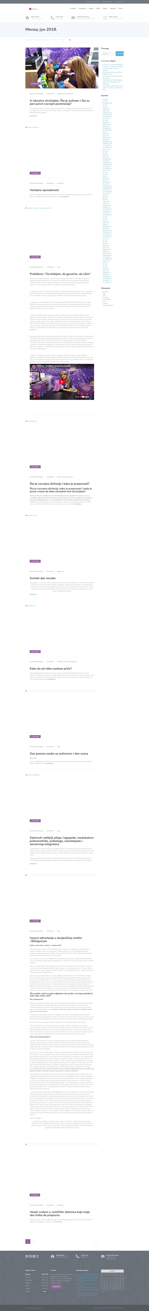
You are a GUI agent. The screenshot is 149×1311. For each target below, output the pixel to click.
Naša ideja (56, 1286)
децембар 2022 (107, 113)
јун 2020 (105, 153)
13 (109, 1282)
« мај (102, 1291)
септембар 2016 (107, 236)
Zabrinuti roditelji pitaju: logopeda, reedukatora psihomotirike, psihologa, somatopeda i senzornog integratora (61, 841)
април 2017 (106, 222)
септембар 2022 (107, 116)
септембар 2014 (107, 282)
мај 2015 (105, 267)
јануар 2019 (106, 184)
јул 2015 (105, 263)
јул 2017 (105, 217)
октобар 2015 (107, 257)
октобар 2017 (107, 213)
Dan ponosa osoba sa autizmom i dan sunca (59, 754)
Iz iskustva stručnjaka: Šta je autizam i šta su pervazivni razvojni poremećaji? (60, 102)
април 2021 (106, 134)
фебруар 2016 (107, 249)
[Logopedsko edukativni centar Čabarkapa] (33, 8)
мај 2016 (105, 243)
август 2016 (106, 238)
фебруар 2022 (107, 124)
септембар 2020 (107, 147)
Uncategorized (107, 299)
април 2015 (106, 268)
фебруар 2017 (107, 226)
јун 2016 (105, 242)
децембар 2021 (107, 128)
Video (105, 8)
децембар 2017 (107, 209)
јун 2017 (105, 218)
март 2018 (106, 203)
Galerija (113, 8)
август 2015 (106, 261)
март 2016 (106, 247)
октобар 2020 (107, 145)
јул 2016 (105, 240)
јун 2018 (105, 197)
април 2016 (106, 245)
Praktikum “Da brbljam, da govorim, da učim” (60, 274)
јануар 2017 (106, 228)
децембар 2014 (107, 276)
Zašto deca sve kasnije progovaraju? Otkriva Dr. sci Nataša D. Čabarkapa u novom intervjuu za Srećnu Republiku (87, 1276)
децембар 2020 (107, 141)
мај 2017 (105, 220)
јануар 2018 (106, 207)
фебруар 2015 (107, 272)
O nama (72, 8)
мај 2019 (105, 176)
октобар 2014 (107, 280)
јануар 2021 (106, 139)
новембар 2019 (107, 164)
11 (102, 1282)
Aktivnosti (60, 183)
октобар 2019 (107, 166)
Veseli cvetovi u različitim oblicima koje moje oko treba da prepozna (60, 1213)
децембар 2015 (107, 253)
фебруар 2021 (107, 138)
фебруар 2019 (107, 182)
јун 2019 (105, 174)
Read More (33, 116)
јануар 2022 (106, 126)
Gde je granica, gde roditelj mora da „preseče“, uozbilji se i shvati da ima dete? (113, 87)
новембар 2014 (107, 278)
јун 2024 (105, 101)
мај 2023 (105, 107)
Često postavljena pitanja (92, 1)
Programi (82, 8)
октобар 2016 (107, 234)
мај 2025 (105, 99)
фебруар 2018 (107, 205)
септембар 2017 (107, 215)
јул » (106, 1291)
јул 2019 (105, 172)
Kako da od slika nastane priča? (51, 669)
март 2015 (106, 270)
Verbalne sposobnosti (44, 190)
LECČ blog (105, 297)
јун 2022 (105, 120)
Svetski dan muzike (43, 578)
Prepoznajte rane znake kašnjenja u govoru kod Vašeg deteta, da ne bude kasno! (113, 82)
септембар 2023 (107, 103)
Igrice (104, 295)
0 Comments (50, 93)
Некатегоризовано (67, 93)
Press (120, 8)
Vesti (98, 8)
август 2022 (106, 118)
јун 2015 (105, 265)
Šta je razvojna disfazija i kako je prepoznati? (59, 484)
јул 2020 (105, 151)
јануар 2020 (106, 161)
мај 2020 (105, 155)
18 (102, 1285)
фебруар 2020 (107, 159)
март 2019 (106, 180)
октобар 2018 (107, 190)
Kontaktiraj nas (120, 1)
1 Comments (50, 267)
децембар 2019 (107, 163)
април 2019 (106, 178)
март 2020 (106, 157)
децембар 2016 (107, 230)
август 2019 (106, 170)
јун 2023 (105, 105)
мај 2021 (105, 132)
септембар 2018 (107, 192)
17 (122, 1282)
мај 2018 (105, 199)
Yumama (105, 303)
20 (109, 1285)
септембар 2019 (107, 168)
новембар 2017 (107, 211)
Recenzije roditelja (107, 1)
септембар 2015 (107, 259)
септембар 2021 (107, 130)
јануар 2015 (106, 274)
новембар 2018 (107, 188)
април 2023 (106, 109)
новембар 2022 (107, 114)
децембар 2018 (107, 186)
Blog (91, 8)
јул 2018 (105, 195)
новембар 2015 (107, 255)
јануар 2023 (106, 111)
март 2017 (106, 224)
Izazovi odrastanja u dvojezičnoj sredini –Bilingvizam (56, 939)
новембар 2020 (107, 143)
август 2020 (106, 149)
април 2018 (106, 201)
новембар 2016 (107, 232)
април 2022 (106, 122)
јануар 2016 (106, 251)
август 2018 (106, 193)
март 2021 (106, 136)
